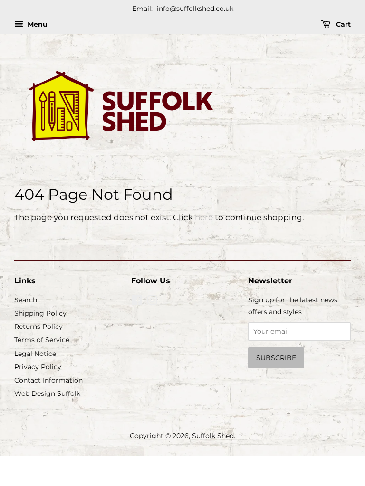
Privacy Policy (37, 367)
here (204, 217)
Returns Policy (38, 326)
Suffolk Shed (213, 435)
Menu (37, 24)
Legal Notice (35, 353)
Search (25, 300)
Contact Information (48, 380)
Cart (342, 24)
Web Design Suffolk (47, 393)
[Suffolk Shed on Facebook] (136, 302)
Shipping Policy (40, 313)
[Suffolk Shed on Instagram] (152, 302)
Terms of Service (41, 340)
